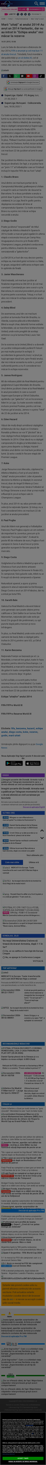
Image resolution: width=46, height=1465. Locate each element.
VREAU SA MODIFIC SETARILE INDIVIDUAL (22, 1461)
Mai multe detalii (29, 1425)
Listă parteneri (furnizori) (8, 1454)
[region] (23, 1438)
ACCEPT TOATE (23, 1458)
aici (32, 1433)
